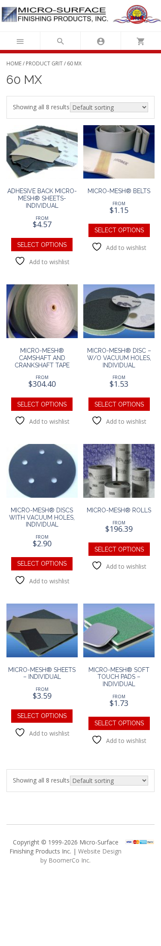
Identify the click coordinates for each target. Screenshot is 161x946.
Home (13, 63)
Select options (42, 244)
